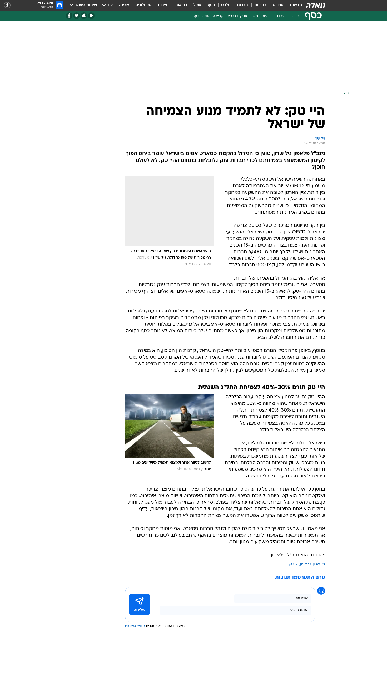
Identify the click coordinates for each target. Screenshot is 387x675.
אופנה (124, 5)
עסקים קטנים (237, 16)
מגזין (254, 16)
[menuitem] (293, 5)
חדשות (296, 5)
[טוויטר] (76, 15)
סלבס (226, 5)
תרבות (242, 5)
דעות (265, 16)
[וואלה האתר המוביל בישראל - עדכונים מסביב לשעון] (315, 5)
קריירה (218, 16)
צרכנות (279, 16)
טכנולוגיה (143, 5)
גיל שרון (319, 564)
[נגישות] (7, 5)
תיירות (163, 5)
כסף (211, 5)
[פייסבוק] (69, 15)
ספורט (278, 5)
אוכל (197, 5)
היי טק (294, 564)
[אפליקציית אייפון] (84, 15)
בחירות (260, 5)
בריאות (181, 5)
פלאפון (305, 564)
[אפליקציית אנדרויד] (91, 15)
